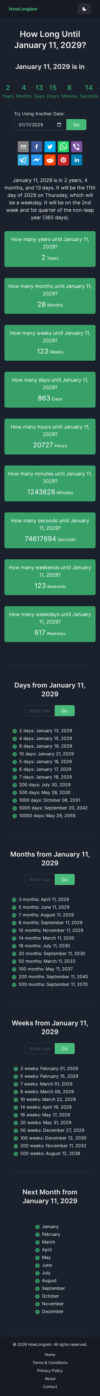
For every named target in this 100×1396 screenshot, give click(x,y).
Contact (50, 1386)
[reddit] (50, 159)
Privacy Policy (50, 1370)
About (50, 1378)
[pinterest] (63, 159)
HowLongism (39, 1344)
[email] (23, 146)
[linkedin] (76, 159)
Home (50, 1354)
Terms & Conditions (50, 1362)
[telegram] (23, 159)
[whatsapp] (63, 146)
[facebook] (36, 146)
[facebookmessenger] (36, 159)
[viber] (76, 146)
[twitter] (50, 146)
